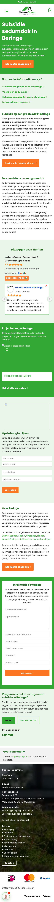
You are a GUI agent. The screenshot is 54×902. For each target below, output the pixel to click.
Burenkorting (10, 839)
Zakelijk (33, 2)
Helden (40, 535)
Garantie (8, 832)
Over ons (8, 849)
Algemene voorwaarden (16, 856)
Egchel (21, 535)
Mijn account (10, 846)
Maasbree (27, 539)
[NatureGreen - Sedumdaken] (27, 12)
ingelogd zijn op (20, 756)
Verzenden (27, 673)
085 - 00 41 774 (10, 778)
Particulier (23, 2)
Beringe (13, 535)
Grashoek (31, 535)
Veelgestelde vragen (14, 842)
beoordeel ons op (15, 277)
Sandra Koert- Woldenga (29, 287)
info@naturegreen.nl (12, 787)
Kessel (5, 539)
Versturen (10, 490)
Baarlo (5, 535)
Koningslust (15, 539)
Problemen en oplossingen (17, 836)
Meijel (36, 539)
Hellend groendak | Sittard (17, 376)
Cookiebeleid (10, 852)
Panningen (45, 539)
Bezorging (8, 829)
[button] (7, 10)
